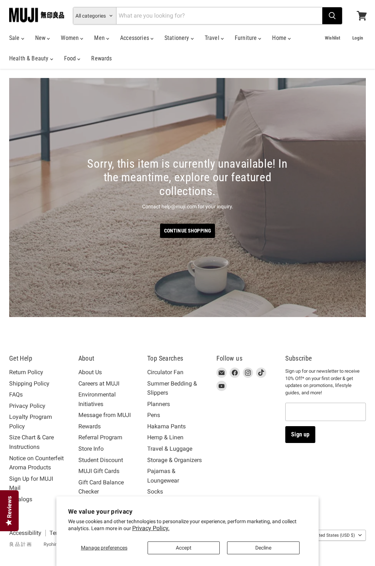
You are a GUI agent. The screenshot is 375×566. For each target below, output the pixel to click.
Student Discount (100, 460)
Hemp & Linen (165, 437)
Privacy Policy (27, 405)
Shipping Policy (29, 383)
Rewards (101, 58)
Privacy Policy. (151, 528)
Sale (15, 37)
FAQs (16, 394)
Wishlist (332, 38)
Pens (153, 415)
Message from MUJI (104, 415)
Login (357, 38)
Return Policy (26, 372)
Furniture (247, 37)
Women (70, 37)
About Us (90, 372)
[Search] (332, 15)
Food (71, 58)
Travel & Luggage (169, 448)
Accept (184, 548)
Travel (213, 37)
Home (280, 37)
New (41, 37)
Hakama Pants (166, 426)
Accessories (135, 37)
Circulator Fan (165, 372)
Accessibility (25, 532)
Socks (155, 491)
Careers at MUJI (98, 383)
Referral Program (100, 437)
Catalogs (20, 499)
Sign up (300, 434)
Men (100, 37)
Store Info (91, 448)
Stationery (177, 37)
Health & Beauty (29, 58)
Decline (263, 548)
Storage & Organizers (174, 460)
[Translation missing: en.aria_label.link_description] (187, 197)
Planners (158, 404)
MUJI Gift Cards (98, 471)
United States (333, 535)
